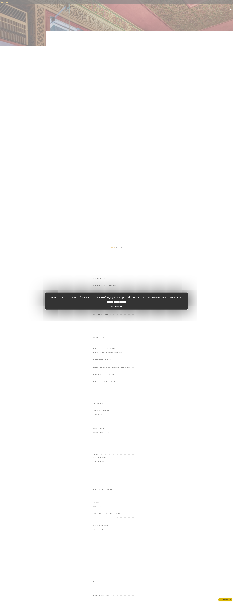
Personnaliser (123, 302)
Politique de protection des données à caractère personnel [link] (117, 304)
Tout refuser (117, 302)
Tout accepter (110, 302)
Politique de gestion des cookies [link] (116, 306)
